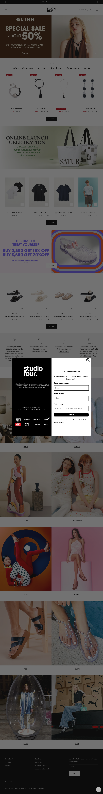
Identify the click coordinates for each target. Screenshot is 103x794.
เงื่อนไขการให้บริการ (65, 420)
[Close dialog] (88, 360)
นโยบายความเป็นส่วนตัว (78, 420)
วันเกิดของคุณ (59, 404)
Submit (71, 415)
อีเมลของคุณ (59, 394)
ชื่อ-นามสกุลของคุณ (61, 383)
